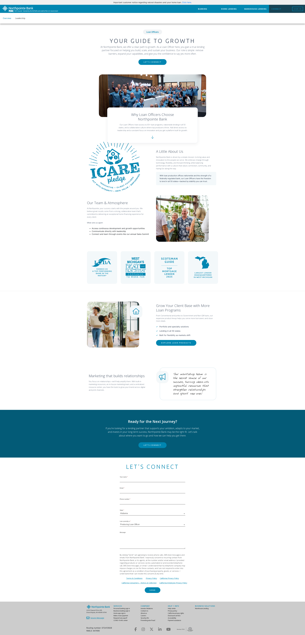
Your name (124, 477)
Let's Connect (152, 62)
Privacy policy (172, 611)
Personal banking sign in (122, 608)
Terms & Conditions (134, 578)
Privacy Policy (151, 578)
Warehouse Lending (201, 608)
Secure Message (97, 618)
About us (144, 613)
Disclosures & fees (174, 616)
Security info (145, 618)
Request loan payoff (120, 618)
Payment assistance (174, 620)
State (122, 510)
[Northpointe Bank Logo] (30, 8)
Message (123, 532)
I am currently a (125, 521)
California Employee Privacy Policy (173, 583)
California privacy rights (176, 613)
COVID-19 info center (121, 620)
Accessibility (172, 618)
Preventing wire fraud (148, 620)
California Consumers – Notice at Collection (139, 583)
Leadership (20, 18)
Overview (7, 18)
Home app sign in (119, 613)
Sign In (298, 9)
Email (122, 488)
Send (153, 590)
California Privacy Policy (169, 578)
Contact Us (144, 611)
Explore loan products (176, 343)
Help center (172, 608)
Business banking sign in (122, 611)
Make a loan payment (121, 616)
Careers (143, 616)
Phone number (125, 499)
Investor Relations (147, 608)
